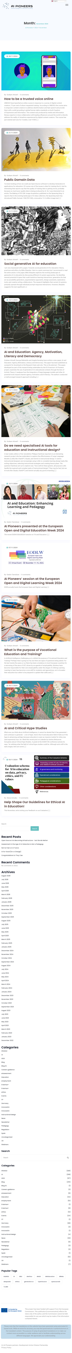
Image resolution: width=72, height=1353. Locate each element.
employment (6, 1081)
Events (3, 1096)
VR (2, 1141)
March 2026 (5, 894)
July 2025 (4, 924)
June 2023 (5, 1018)
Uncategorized (6, 1137)
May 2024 (5, 977)
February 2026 (6, 898)
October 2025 (6, 913)
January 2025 (6, 947)
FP (2, 1100)
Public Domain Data (19, 180)
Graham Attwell (12, 95)
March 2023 (5, 1029)
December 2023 (7, 995)
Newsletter (5, 1122)
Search (3, 824)
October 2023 (6, 1003)
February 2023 (6, 1033)
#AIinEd (4, 1051)
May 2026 (4, 887)
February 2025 (6, 943)
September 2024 (7, 962)
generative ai (28, 1282)
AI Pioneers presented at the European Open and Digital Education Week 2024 (34, 528)
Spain (3, 1133)
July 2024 (4, 969)
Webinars (4, 1144)
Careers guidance (8, 1070)
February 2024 (6, 988)
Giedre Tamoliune (13, 522)
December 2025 (7, 906)
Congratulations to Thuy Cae (12, 855)
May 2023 (4, 1022)
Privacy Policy (6, 1348)
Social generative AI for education (30, 264)
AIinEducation (50, 1276)
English (55, 1)
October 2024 (6, 958)
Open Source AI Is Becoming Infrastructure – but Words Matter (24, 840)
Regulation (5, 1129)
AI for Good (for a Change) (11, 852)
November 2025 (7, 909)
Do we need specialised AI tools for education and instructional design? (32, 447)
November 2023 (7, 999)
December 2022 (7, 1040)
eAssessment (6, 1073)
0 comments (24, 95)
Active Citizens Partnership (38, 1345)
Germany (4, 1103)
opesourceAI (55, 1282)
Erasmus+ (5, 1085)
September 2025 (7, 917)
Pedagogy (5, 1126)
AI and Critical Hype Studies (25, 728)
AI (2, 1055)
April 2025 (5, 936)
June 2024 (5, 973)
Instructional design (8, 1115)
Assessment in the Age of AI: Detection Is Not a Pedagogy (22, 844)
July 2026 (4, 879)
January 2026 (6, 902)
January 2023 (6, 1037)
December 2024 (7, 951)
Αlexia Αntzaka (12, 798)
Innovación (5, 1107)
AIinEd (39, 1276)
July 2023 (4, 1014)
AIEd (3, 1058)
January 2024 (6, 992)
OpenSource (42, 1282)
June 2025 (5, 928)
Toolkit (6, 1287)
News (3, 1118)
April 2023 (5, 1025)
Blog (3, 1062)
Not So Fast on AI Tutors (10, 848)
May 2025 (4, 932)
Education (5, 1077)
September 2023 (7, 1007)
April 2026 (5, 891)
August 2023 (5, 1010)
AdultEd (6, 1276)
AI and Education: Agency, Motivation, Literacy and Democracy (33, 354)
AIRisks (61, 1276)
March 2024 (5, 984)
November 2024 (7, 954)
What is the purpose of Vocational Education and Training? (30, 652)
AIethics (29, 1276)
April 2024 (5, 980)
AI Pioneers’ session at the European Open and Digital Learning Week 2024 (33, 581)
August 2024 (5, 965)
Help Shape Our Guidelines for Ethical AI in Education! (34, 804)
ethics (3, 1092)
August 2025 (5, 921)
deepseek (7, 1282)
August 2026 (5, 876)
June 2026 (5, 883)
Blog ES (4, 1066)
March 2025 (5, 939)
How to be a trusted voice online (28, 99)
